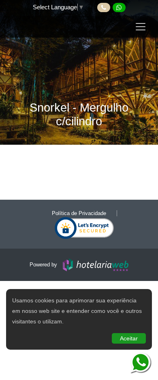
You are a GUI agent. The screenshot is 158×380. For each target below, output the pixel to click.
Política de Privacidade (79, 213)
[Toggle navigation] (141, 26)
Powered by (44, 265)
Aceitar (129, 338)
